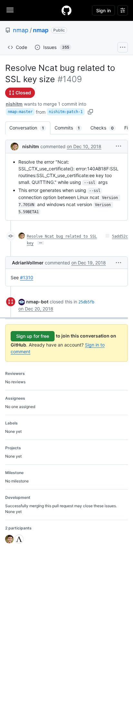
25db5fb (86, 302)
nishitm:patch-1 (66, 111)
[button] (118, 146)
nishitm (14, 104)
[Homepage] (66, 10)
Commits (70, 127)
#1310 (26, 277)
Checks (105, 127)
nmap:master (20, 111)
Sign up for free (32, 336)
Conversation (29, 127)
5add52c (120, 236)
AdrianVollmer (28, 262)
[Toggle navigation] (10, 10)
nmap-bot (37, 301)
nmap (20, 30)
